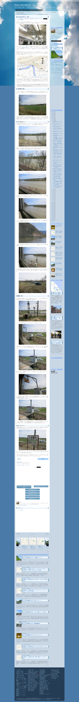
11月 (53, 120)
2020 (53, 202)
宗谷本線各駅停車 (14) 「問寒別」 (42, 14)
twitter (31, 698)
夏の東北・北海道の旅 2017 (32, 673)
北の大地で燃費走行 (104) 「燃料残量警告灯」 (32, 623)
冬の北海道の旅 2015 (31, 679)
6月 (53, 194)
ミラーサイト (43, 699)
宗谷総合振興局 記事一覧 (32, 491)
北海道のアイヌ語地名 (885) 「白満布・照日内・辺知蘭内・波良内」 (57, 144)
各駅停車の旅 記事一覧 (32, 489)
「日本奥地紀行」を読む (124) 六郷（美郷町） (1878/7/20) (57, 181)
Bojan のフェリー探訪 (19, 672)
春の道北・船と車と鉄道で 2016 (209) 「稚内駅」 (57, 176)
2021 (53, 118)
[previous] (17, 545)
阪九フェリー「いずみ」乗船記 (21, 682)
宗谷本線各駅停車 (32, 18)
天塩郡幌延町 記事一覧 (32, 498)
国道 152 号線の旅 (31, 689)
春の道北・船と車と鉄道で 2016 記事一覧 (32, 496)
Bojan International (23, 5)
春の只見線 (41, 691)
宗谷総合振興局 (26, 18)
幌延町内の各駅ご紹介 (25, 47)
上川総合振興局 (24, 633)
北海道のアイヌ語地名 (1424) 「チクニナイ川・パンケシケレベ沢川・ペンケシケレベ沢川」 (57, 71)
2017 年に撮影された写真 (42, 451)
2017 (53, 206)
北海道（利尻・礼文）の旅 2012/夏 (33, 683)
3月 (53, 198)
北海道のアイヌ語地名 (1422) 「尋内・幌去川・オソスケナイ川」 (58, 258)
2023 (53, 115)
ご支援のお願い (48, 699)
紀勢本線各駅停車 (42, 677)
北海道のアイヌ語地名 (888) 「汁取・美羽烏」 (57, 126)
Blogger (39, 699)
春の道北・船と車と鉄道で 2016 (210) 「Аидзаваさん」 (58, 169)
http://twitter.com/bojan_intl (23, 505)
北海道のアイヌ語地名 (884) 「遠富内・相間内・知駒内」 (57, 154)
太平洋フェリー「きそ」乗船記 (21, 686)
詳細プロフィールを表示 (55, 38)
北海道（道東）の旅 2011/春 (32, 685)
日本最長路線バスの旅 (43, 684)
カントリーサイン (25, 610)
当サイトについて (24, 10)
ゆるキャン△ (54, 698)
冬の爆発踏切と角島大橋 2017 (32, 672)
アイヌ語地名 (39, 10)
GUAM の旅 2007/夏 (54, 673)
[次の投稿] (46, 486)
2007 (53, 219)
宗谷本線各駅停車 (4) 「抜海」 (57, 152)
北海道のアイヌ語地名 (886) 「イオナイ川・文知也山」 (57, 141)
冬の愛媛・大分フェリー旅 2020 (33, 671)
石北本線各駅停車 (42, 671)
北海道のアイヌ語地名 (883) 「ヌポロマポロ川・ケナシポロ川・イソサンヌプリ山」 (57, 157)
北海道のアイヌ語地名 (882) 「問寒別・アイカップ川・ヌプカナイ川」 (57, 171)
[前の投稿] (17, 486)
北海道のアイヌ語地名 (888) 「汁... (22, 14)
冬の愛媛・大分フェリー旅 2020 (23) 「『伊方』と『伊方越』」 (57, 317)
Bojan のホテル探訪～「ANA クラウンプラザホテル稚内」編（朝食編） (57, 184)
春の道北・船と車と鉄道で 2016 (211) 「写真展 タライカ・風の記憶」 (57, 166)
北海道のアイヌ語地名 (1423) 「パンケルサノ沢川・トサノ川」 (35, 646)
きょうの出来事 (53, 678)
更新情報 (34, 698)
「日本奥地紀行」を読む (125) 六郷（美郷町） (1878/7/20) (57, 138)
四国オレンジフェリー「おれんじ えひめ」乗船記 (20, 677)
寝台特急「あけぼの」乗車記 (44, 689)
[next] (47, 545)
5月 (53, 195)
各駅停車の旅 (21, 18)
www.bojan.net (18, 461)
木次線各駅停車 (42, 673)
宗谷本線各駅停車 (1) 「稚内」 (57, 164)
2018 (53, 205)
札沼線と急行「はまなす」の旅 (44, 683)
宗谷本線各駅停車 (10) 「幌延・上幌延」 (57, 136)
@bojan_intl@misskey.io (35, 504)
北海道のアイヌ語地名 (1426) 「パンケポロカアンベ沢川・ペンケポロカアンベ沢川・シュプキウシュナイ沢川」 (57, 65)
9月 (53, 190)
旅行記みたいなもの (54, 677)
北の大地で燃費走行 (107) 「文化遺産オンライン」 (33, 557)
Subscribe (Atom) (49, 698)
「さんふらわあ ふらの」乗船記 (21, 687)
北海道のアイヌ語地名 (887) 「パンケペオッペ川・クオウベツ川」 (57, 129)
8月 (53, 191)
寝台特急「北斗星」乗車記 (44, 685)
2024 (53, 114)
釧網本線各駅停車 (42, 672)
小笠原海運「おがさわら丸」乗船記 (22, 673)
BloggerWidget (47, 665)
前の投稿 (18, 533)
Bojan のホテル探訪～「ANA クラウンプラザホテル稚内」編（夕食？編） (57, 187)
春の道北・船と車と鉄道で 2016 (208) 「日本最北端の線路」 (57, 179)
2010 (53, 215)
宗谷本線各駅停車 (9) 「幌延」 (57, 139)
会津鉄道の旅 (42, 690)
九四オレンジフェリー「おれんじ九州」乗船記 (20, 675)
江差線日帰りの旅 (42, 679)
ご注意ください (32, 10)
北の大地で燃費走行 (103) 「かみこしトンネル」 (32, 634)
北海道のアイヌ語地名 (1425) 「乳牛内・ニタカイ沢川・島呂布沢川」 (57, 68)
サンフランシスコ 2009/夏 (55, 672)
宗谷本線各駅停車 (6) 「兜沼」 (57, 149)
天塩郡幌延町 (21, 19)
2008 (53, 218)
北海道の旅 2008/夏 (31, 690)
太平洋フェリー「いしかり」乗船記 (22, 685)
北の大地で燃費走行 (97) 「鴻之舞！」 (58, 242)
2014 (53, 210)
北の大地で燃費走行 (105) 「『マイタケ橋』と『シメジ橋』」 (58, 237)
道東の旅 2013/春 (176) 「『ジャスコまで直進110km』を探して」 (58, 274)
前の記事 (19, 458)
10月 (53, 189)
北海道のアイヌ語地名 (19, 671)
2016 (53, 207)
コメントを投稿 (20, 510)
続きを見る (42, 575)
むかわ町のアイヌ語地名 (26, 567)
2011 (53, 214)
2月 (53, 199)
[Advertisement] (32, 476)
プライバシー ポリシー (42, 698)
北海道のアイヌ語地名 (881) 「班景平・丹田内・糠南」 (57, 174)
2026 (53, 111)
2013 (53, 211)
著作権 (37, 698)
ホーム (18, 10)
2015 (53, 209)
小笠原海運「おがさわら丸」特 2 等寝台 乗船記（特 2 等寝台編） (59, 269)
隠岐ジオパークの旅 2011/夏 (32, 684)
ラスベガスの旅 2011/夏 (55, 671)
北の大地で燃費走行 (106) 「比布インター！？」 (32, 600)
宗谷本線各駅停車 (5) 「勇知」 (57, 150)
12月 (53, 119)
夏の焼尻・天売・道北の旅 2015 (33, 677)
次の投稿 (46, 533)
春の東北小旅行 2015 (31, 678)
